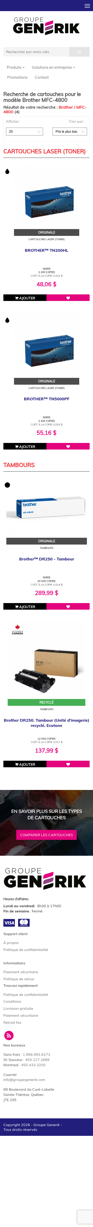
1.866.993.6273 (36, 1054)
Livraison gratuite (18, 1008)
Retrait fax (12, 1022)
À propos (11, 942)
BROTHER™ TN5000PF (46, 398)
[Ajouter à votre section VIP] (68, 297)
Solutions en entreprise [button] (52, 67)
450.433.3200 (33, 1065)
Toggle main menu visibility (87, 5)
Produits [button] (14, 67)
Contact (42, 77)
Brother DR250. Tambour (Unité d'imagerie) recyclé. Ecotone (46, 723)
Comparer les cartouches (46, 835)
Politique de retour (18, 979)
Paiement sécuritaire (20, 972)
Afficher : (13, 121)
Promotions (17, 77)
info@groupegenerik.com (24, 1079)
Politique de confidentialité (25, 949)
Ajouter (26, 298)
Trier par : (77, 121)
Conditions (12, 1001)
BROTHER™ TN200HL (46, 250)
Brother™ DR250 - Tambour (46, 559)
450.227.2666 (37, 1059)
